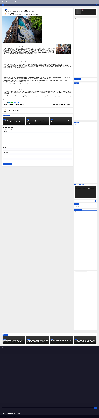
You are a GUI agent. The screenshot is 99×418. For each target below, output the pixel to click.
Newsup (12, 416)
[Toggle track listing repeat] (85, 13)
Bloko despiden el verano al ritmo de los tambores (61, 104)
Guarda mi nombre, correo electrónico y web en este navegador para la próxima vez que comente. (18, 161)
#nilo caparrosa (26, 14)
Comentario (5, 131)
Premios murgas (29, 4)
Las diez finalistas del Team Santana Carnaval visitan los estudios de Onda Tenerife (13, 121)
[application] (85, 192)
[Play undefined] (82, 10)
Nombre (4, 147)
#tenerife (34, 14)
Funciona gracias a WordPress (6, 416)
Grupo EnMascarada (11, 13)
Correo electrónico (6, 152)
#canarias (14, 14)
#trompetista (37, 14)
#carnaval (17, 14)
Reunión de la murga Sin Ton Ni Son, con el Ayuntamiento (14, 104)
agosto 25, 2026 (6, 342)
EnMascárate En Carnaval (9, 4)
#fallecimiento (21, 14)
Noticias (6, 9)
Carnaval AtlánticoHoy (20, 4)
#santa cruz (30, 14)
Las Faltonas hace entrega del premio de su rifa (60, 121)
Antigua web (36, 4)
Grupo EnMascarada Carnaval (11, 2)
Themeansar (16, 416)
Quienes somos (43, 4)
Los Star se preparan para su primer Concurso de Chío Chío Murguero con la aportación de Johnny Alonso (85, 341)
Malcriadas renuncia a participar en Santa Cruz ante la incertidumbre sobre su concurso (37, 121)
